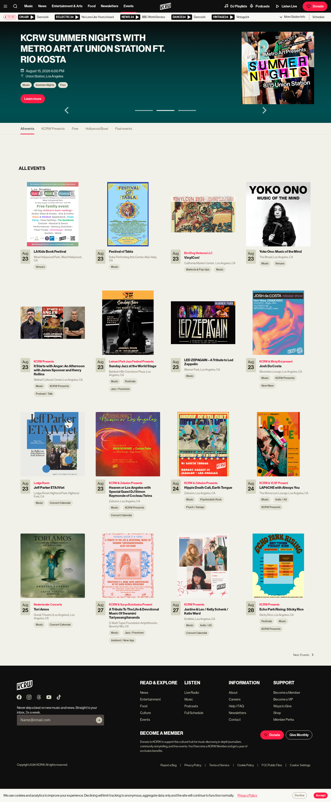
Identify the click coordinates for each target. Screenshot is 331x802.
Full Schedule (193, 713)
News (42, 6)
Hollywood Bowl (97, 129)
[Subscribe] (99, 720)
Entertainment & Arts (67, 6)
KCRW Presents (53, 129)
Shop (277, 713)
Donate (318, 6)
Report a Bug (169, 765)
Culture (145, 713)
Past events (123, 129)
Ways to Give (282, 706)
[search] (17, 6)
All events (27, 129)
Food (91, 6)
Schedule (318, 17)
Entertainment (150, 699)
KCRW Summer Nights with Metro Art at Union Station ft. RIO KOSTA (92, 49)
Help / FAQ (236, 706)
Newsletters (109, 6)
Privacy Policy (190, 765)
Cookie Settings (300, 765)
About (233, 692)
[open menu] (7, 6)
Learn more (32, 99)
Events (129, 6)
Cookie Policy (243, 765)
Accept (320, 795)
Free (63, 85)
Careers (234, 699)
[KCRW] (24, 689)
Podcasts (263, 6)
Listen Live (289, 6)
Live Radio (191, 692)
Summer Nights (45, 85)
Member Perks (283, 719)
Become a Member (286, 692)
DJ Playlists (238, 6)
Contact (235, 719)
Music (28, 6)
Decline (299, 795)
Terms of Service (217, 765)
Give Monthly (299, 735)
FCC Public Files (269, 765)
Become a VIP (283, 699)
